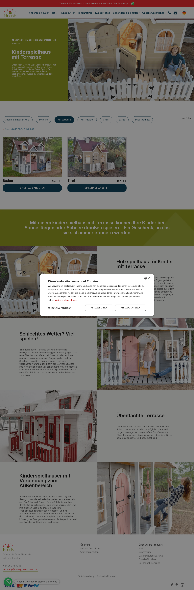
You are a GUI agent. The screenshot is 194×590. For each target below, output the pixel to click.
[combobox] (145, 278)
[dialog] (97, 295)
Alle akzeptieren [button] (130, 307)
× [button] (149, 278)
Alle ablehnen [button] (99, 307)
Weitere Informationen (66, 299)
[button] (59, 307)
